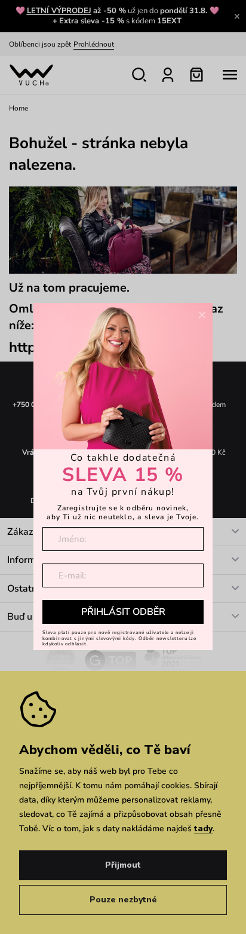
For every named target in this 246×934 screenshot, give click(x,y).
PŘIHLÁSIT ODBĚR (123, 611)
